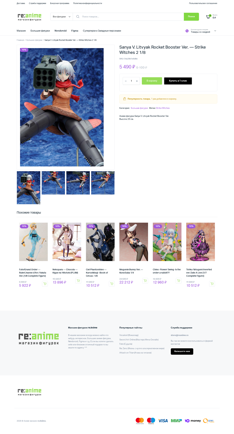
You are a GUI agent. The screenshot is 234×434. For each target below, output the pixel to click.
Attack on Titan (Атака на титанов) (135, 353)
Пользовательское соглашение (203, 3)
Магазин (21, 31)
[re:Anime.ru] (30, 17)
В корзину (45, 284)
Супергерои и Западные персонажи (102, 31)
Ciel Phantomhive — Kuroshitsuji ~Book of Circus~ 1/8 (97, 273)
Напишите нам (182, 351)
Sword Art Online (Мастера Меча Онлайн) (138, 340)
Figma (74, 31)
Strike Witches (163, 108)
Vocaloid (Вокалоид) (128, 335)
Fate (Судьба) (125, 344)
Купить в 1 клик (178, 81)
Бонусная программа (59, 3)
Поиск (191, 16)
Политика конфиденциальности (87, 3)
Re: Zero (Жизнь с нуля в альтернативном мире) (141, 349)
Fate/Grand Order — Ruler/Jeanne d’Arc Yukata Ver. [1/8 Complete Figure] (32, 273)
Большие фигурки (40, 31)
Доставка (21, 3)
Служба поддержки (37, 3)
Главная (20, 40)
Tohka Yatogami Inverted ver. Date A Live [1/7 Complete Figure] (199, 273)
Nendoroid (61, 31)
